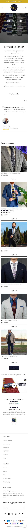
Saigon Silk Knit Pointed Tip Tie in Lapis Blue (10, 173)
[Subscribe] (23, 508)
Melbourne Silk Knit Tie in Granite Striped (10, 356)
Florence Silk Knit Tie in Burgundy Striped (10, 320)
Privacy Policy (6, 482)
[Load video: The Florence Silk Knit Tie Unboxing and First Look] (14, 385)
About (4, 458)
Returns (5, 475)
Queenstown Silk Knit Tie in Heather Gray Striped (11, 284)
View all (14, 367)
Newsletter (6, 447)
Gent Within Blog (7, 440)
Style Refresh (6, 444)
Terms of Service (7, 478)
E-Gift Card (6, 451)
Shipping (5, 471)
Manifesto (5, 454)
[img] (14, 401)
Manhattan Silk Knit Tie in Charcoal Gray (9, 248)
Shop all (14, 35)
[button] (2, 7)
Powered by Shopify (18, 526)
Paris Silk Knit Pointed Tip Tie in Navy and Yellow (11, 209)
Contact (5, 468)
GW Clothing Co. (12, 526)
